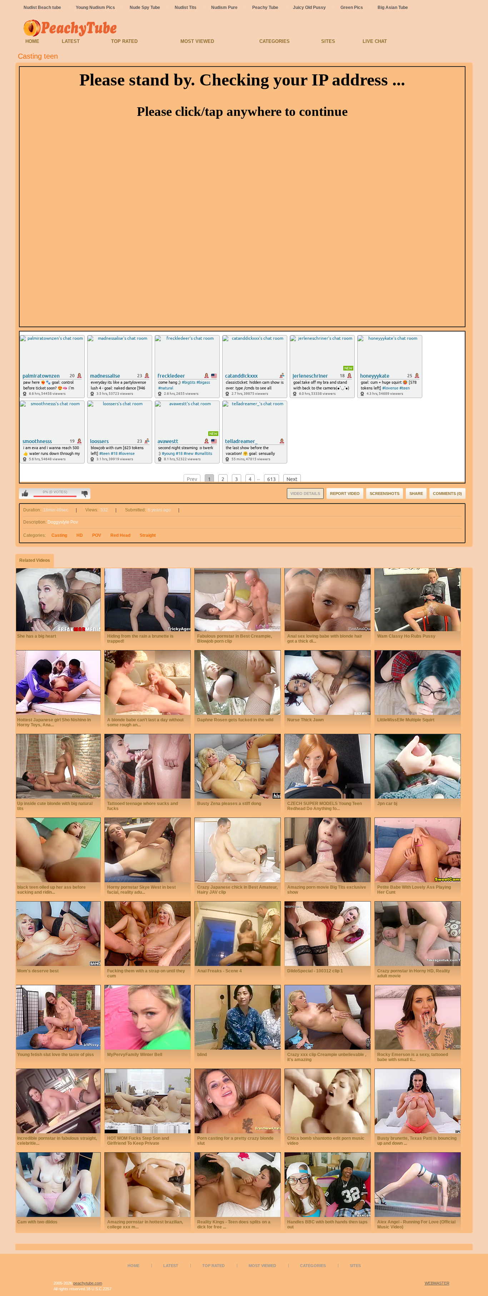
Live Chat (375, 41)
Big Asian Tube (393, 7)
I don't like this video (84, 493)
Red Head (120, 535)
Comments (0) (447, 493)
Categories (274, 41)
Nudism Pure (224, 7)
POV (96, 535)
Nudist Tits (185, 7)
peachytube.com (87, 1283)
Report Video (345, 493)
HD (79, 535)
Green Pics (351, 7)
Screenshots (384, 493)
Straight (148, 535)
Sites (328, 41)
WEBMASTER (437, 1283)
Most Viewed (197, 41)
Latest (71, 41)
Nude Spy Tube (145, 7)
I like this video (25, 493)
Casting (59, 535)
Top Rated (124, 41)
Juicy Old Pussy (309, 7)
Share (416, 493)
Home (32, 41)
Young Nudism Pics (95, 7)
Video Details (305, 493)
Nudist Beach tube (42, 7)
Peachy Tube (265, 7)
